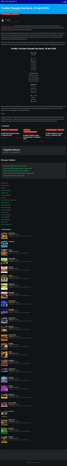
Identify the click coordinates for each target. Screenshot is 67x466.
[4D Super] (4, 442)
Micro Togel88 (12, 402)
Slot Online (3, 197)
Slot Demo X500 (5, 212)
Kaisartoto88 (12, 258)
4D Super (11, 436)
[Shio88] (4, 255)
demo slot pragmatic (9, 1)
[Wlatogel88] (4, 298)
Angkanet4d (11, 284)
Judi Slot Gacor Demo (6, 205)
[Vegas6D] (4, 349)
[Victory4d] (4, 383)
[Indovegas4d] (4, 238)
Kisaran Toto (12, 419)
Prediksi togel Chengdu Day (7, 26)
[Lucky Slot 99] (4, 374)
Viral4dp (10, 385)
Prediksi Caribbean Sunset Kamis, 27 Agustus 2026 (54, 134)
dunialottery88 (12, 335)
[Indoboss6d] (4, 400)
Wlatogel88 (11, 292)
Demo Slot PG (4, 222)
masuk (9, 152)
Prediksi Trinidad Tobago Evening (30, 131)
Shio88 (10, 250)
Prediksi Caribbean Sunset (51, 129)
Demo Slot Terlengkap (6, 209)
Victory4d (11, 377)
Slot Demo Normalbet (6, 207)
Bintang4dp (11, 309)
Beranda (2, 10)
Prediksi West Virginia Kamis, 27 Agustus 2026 (10, 134)
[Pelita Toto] (4, 416)
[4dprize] (4, 281)
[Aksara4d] (4, 332)
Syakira (8, 19)
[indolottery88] (4, 306)
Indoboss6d (11, 394)
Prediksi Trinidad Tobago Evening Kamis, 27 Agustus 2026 (32, 137)
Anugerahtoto (12, 318)
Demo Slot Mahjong (5, 219)
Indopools (11, 267)
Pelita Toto (11, 411)
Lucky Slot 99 (12, 368)
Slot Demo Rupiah (5, 217)
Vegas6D (11, 343)
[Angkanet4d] (4, 289)
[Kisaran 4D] (4, 433)
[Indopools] (4, 272)
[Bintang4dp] (4, 315)
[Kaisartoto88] (4, 264)
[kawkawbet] (4, 366)
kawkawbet (11, 360)
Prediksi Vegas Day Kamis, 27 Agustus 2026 (14, 175)
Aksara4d (11, 326)
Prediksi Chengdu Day (6, 13)
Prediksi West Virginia (13, 129)
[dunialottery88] (4, 340)
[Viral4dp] (4, 391)
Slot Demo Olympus (5, 214)
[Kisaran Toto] (4, 425)
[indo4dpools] (4, 247)
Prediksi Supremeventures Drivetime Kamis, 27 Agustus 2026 (18, 173)
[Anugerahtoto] (4, 323)
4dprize (10, 275)
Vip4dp (10, 352)
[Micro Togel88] (4, 408)
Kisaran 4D (11, 428)
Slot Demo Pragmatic (6, 195)
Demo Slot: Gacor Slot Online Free (8, 200)
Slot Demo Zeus (4, 183)
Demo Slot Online (5, 202)
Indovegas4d (12, 233)
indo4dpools (12, 241)
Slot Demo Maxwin (5, 185)
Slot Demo (3, 188)
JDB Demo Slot (4, 192)
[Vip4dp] (4, 357)
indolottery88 (12, 301)
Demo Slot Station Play (6, 224)
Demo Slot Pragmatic (6, 190)
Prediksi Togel (15, 13)
